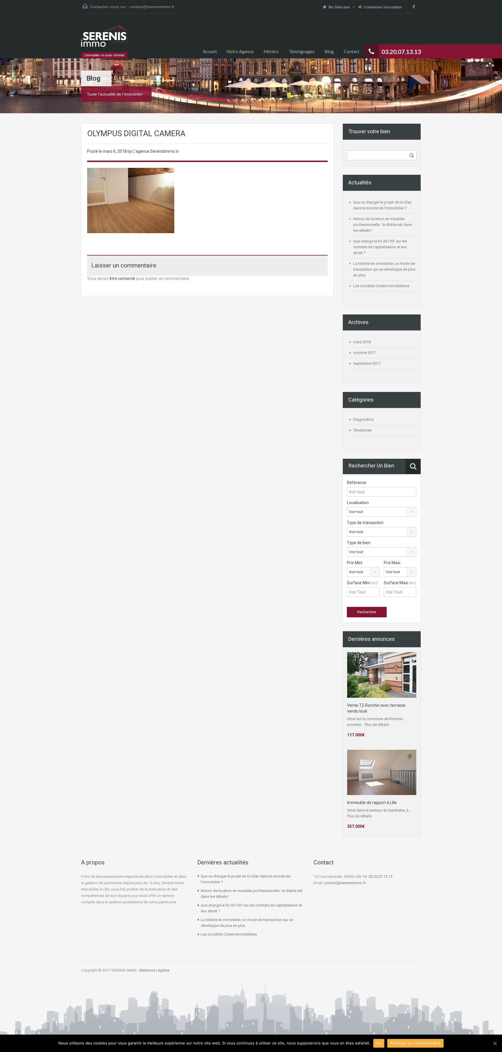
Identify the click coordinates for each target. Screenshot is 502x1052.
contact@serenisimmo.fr (152, 6)
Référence (356, 482)
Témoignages (302, 51)
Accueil (210, 51)
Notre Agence (240, 51)
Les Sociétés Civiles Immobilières (381, 286)
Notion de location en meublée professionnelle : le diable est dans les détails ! (382, 225)
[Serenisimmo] (104, 38)
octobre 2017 (364, 352)
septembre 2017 (367, 363)
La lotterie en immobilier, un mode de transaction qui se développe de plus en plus (384, 269)
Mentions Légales (154, 970)
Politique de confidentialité (415, 1043)
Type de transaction (365, 522)
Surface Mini (362, 582)
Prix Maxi (392, 562)
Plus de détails (377, 724)
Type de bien (358, 542)
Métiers (271, 51)
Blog (329, 51)
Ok (378, 1043)
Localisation (358, 502)
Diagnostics (363, 419)
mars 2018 (362, 342)
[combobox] (381, 512)
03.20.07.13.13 (380, 876)
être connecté (122, 278)
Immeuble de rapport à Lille (372, 802)
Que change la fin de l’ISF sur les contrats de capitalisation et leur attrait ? (380, 247)
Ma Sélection (339, 7)
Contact (351, 51)
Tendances (362, 430)
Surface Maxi (400, 582)
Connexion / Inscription (383, 7)
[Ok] (495, 1043)
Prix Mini (354, 562)
